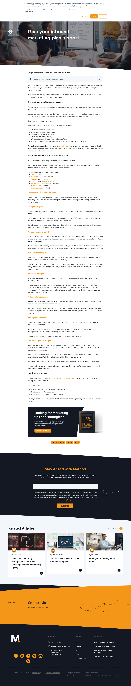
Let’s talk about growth (95, 607)
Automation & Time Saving (103, 656)
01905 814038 (56, 642)
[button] (31, 79)
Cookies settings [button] (84, 16)
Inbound (69, 442)
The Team (79, 646)
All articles (113, 528)
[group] (65, 79)
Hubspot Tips (81, 658)
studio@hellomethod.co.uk (61, 646)
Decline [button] (103, 16)
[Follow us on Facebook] (16, 656)
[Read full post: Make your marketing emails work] (104, 542)
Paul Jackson (15, 36)
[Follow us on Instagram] (28, 656)
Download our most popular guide (63, 378)
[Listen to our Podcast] (34, 656)
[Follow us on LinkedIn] (40, 656)
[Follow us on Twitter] (22, 656)
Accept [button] (94, 16)
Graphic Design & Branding (104, 642)
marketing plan (63, 146)
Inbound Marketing (58, 442)
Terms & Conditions (53, 673)
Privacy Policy (67, 500)
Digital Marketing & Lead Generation (103, 651)
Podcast (79, 654)
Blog (77, 650)
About (78, 642)
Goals (77, 442)
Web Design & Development (104, 646)
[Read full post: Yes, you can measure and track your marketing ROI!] (65, 542)
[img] (96, 79)
